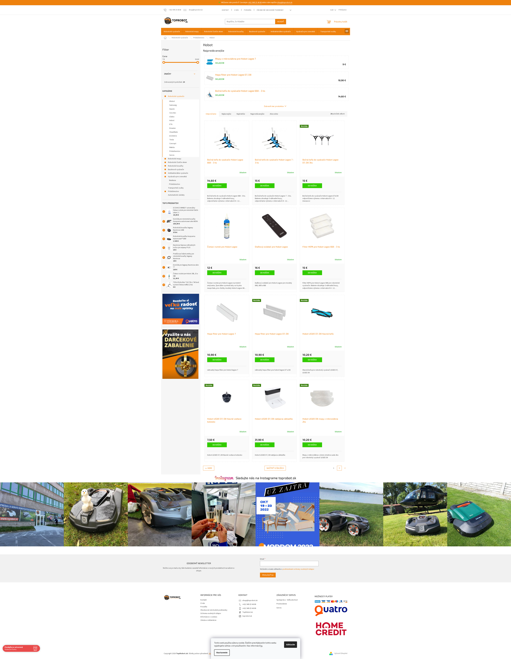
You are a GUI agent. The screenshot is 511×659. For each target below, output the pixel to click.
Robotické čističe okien (177, 162)
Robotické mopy (174, 158)
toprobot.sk (247, 616)
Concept (172, 143)
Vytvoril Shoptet (340, 653)
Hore (209, 468)
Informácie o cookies (208, 617)
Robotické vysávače (176, 96)
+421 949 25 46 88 (255, 2)
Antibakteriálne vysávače (178, 173)
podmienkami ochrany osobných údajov (298, 569)
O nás (236, 10)
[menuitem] (172, 31)
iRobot (172, 101)
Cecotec (172, 113)
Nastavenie (221, 652)
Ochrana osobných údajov (210, 613)
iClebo (171, 116)
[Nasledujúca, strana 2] (339, 468)
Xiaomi (172, 109)
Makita (172, 147)
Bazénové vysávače (176, 169)
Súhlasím (290, 644)
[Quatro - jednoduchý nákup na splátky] (180, 309)
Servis (171, 155)
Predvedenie (281, 604)
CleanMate (173, 132)
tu (261, 645)
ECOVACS (173, 136)
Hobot (171, 120)
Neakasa (172, 180)
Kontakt (225, 10)
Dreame (172, 128)
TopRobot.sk (247, 612)
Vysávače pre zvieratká (177, 176)
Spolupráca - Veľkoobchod (287, 600)
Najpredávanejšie (257, 114)
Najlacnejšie (226, 114)
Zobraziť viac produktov (274, 106)
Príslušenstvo (174, 151)
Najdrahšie (241, 114)
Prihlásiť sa (268, 575)
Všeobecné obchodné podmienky (270, 10)
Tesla (171, 139)
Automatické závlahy (176, 195)
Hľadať (280, 21)
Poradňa (247, 10)
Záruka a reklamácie (208, 620)
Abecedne (274, 114)
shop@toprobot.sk (284, 2)
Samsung (173, 105)
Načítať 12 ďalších (275, 468)
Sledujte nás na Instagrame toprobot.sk (266, 478)
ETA (170, 124)
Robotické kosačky (175, 166)
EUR (332, 10)
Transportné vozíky (176, 188)
